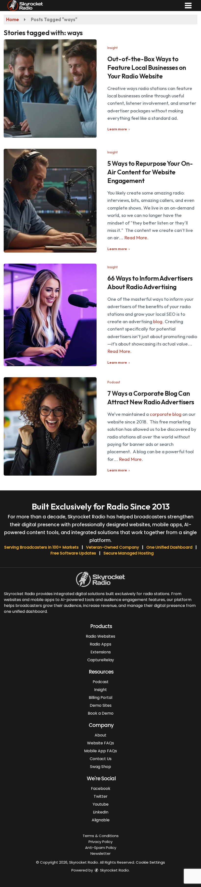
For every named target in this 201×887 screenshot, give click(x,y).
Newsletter (100, 853)
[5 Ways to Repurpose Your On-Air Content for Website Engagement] (50, 201)
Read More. (136, 238)
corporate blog (165, 414)
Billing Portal (100, 697)
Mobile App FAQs (100, 751)
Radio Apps (100, 644)
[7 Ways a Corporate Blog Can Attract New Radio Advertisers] (50, 426)
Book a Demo (100, 713)
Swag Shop (100, 766)
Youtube (101, 804)
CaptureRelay (100, 660)
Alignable (101, 820)
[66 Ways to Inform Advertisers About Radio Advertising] (50, 315)
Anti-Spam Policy (100, 847)
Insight (112, 47)
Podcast (113, 382)
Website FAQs (100, 743)
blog (157, 321)
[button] (188, 6)
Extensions (100, 652)
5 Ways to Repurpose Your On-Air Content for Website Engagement (150, 172)
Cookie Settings (150, 862)
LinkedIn (100, 812)
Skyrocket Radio (114, 870)
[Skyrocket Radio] (25, 5)
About (100, 735)
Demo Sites (101, 705)
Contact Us (101, 759)
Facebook (100, 788)
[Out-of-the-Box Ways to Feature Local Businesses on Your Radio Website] (50, 88)
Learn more (117, 129)
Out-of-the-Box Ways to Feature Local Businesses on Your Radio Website (146, 67)
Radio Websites (100, 636)
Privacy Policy (100, 841)
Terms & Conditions (101, 835)
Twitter (101, 796)
